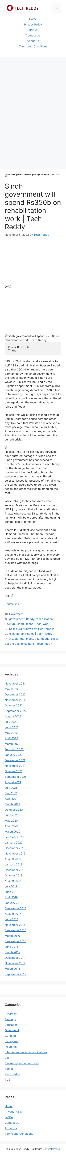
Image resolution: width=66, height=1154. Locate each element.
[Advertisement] (33, 93)
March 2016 (12, 935)
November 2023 (15, 683)
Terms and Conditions (33, 46)
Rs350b (10, 623)
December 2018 (15, 870)
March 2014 (12, 968)
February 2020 (14, 837)
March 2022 (12, 743)
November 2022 (15, 700)
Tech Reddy (12, 1074)
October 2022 (14, 705)
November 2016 (15, 924)
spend (29, 623)
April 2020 (11, 826)
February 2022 (14, 749)
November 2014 (15, 963)
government (17, 619)
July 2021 (11, 787)
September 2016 (15, 930)
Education (11, 1024)
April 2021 (11, 798)
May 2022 (11, 732)
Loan (8, 1057)
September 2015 (15, 941)
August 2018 (13, 881)
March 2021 (12, 804)
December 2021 (15, 760)
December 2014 (15, 957)
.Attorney (10, 1013)
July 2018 (11, 886)
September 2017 (15, 908)
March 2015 (12, 952)
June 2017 (11, 919)
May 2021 (11, 793)
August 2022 (13, 716)
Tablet (9, 1068)
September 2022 (15, 711)
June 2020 (12, 815)
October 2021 (13, 771)
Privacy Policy (33, 24)
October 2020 (14, 809)
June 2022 (11, 727)
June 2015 (11, 946)
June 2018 (11, 892)
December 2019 (15, 848)
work (46, 623)
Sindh (20, 623)
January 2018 (13, 902)
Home (33, 19)
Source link (12, 604)
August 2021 (13, 782)
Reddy (30, 619)
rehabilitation (44, 619)
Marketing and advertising (22, 1063)
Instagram (11, 1041)
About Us (33, 41)
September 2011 (15, 974)
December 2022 (15, 694)
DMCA (33, 30)
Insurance (11, 1046)
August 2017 (13, 913)
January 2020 (14, 842)
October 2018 (13, 875)
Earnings (10, 1019)
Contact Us (33, 35)
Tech (38, 623)
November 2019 (15, 853)
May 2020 (11, 820)
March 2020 (12, 831)
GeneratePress (51, 1148)
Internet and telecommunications (26, 1052)
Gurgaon (10, 1035)
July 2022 (11, 722)
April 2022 (11, 738)
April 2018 (11, 897)
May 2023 (11, 689)
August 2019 (13, 859)
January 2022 (13, 754)
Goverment (16, 614)
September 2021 (15, 776)
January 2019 (13, 864)
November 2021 (15, 765)
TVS (7, 1079)
